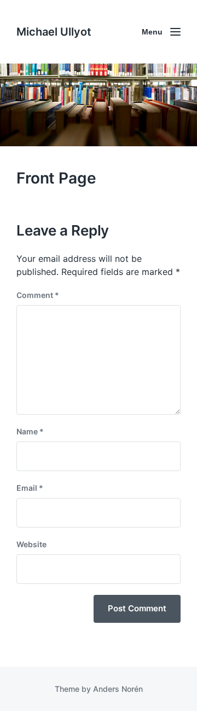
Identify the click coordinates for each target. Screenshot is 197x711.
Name (30, 431)
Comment (37, 295)
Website (31, 544)
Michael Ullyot (53, 31)
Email (29, 487)
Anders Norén (118, 688)
